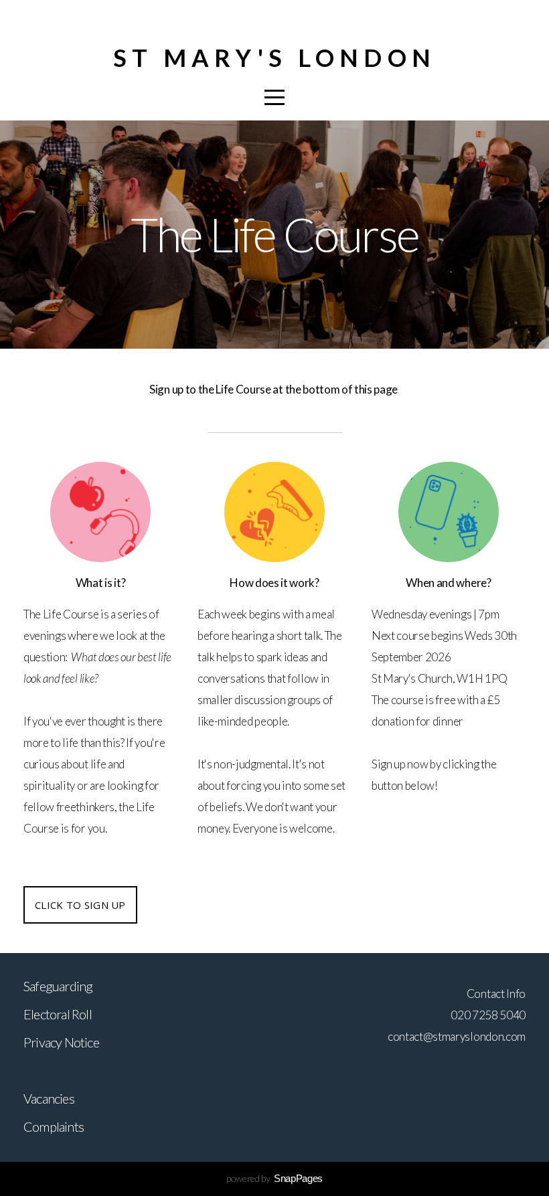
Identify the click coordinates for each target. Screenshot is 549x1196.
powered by (274, 1178)
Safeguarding (57, 986)
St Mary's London (274, 57)
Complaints (53, 1126)
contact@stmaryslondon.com (457, 1036)
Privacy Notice (61, 1042)
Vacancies (48, 1098)
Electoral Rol (56, 1014)
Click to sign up (80, 905)
